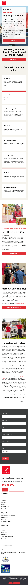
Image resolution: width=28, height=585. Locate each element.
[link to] (14, 559)
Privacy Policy (4, 532)
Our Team (3, 502)
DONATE (5, 489)
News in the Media (5, 506)
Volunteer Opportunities (6, 521)
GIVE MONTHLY (13, 253)
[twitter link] (11, 485)
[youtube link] (13, 485)
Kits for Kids (3, 519)
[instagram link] (5, 485)
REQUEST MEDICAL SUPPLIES (17, 489)
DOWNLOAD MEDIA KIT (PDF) (13, 307)
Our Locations (4, 498)
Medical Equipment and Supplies (8, 515)
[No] (26, 580)
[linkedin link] (8, 485)
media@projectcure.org (21, 303)
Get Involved (14, 40)
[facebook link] (3, 485)
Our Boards (3, 500)
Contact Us (3, 528)
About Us (3, 496)
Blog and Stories (4, 508)
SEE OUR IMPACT (13, 59)
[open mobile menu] (24, 3)
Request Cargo (4, 541)
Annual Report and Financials (7, 536)
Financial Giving (4, 517)
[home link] (6, 470)
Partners (3, 504)
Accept (10, 583)
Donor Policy (4, 534)
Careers (3, 530)
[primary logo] (4, 3)
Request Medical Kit (5, 543)
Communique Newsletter (6, 545)
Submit (5, 458)
